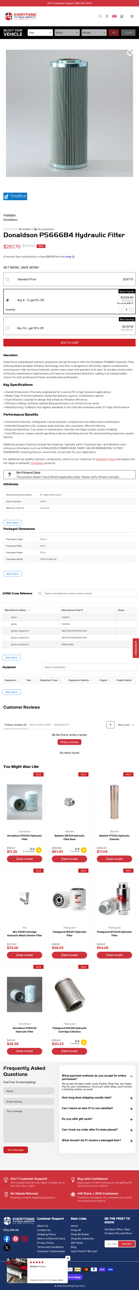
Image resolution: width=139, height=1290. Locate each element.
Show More (12, 522)
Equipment (11, 680)
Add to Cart (26, 859)
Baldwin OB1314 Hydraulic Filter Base (70, 837)
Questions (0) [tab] (61, 724)
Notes (121, 610)
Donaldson (37, 463)
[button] (114, 16)
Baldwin (69, 831)
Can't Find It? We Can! (84, 1251)
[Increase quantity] (131, 309)
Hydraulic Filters (106, 459)
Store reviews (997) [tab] (40, 724)
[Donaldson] (15, 196)
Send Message (16, 1150)
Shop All (76, 1230)
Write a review (69, 742)
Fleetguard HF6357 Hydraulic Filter (69, 933)
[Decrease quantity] (122, 309)
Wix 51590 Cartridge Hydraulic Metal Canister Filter (24, 933)
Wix (25, 927)
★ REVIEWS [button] (135, 648)
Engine (104, 680)
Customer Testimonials (51, 1251)
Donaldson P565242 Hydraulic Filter (25, 1030)
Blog (73, 1247)
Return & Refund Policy (51, 1238)
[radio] (69, 280)
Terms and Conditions (50, 1247)
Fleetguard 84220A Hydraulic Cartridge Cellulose (70, 1030)
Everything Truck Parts (74, 1286)
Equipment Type (49, 680)
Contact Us (44, 1230)
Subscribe (126, 1244)
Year (29, 680)
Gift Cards (77, 1242)
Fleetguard (70, 927)
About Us (42, 1225)
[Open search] (110, 724)
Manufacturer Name (15, 610)
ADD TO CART (70, 342)
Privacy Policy (45, 1242)
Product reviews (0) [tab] (16, 724)
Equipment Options (78, 680)
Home (74, 1225)
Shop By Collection (82, 1238)
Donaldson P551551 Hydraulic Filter (24, 837)
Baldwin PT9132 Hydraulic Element (114, 837)
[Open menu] (132, 16)
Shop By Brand (80, 1234)
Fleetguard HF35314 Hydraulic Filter (114, 933)
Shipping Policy (46, 1234)
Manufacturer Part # (72, 610)
